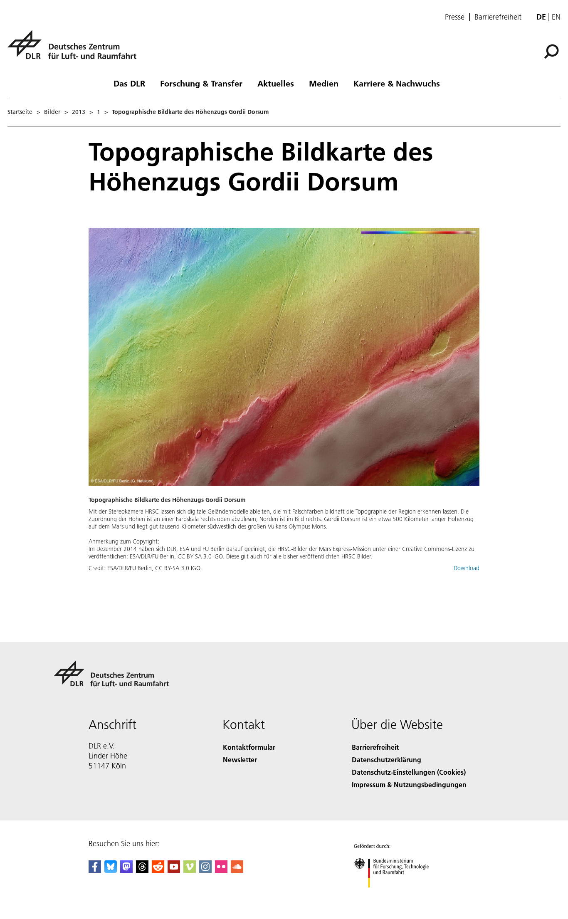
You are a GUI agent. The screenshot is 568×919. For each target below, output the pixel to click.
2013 (78, 112)
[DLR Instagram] (205, 870)
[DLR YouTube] (174, 870)
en (556, 17)
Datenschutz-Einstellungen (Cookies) (409, 772)
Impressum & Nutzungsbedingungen (409, 784)
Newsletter (240, 759)
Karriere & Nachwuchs (396, 83)
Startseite (19, 112)
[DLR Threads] (142, 870)
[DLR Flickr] (221, 870)
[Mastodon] (126, 870)
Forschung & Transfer (201, 83)
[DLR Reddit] (158, 870)
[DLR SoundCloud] (237, 870)
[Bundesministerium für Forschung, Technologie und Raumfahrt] (399, 896)
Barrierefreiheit (497, 17)
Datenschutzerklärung (386, 759)
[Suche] (552, 50)
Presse (454, 17)
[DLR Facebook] (95, 870)
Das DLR (129, 83)
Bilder (52, 112)
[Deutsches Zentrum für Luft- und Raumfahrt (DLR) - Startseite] (75, 49)
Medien (323, 83)
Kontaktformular (249, 747)
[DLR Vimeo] (189, 870)
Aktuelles (275, 83)
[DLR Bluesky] (110, 870)
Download (466, 568)
